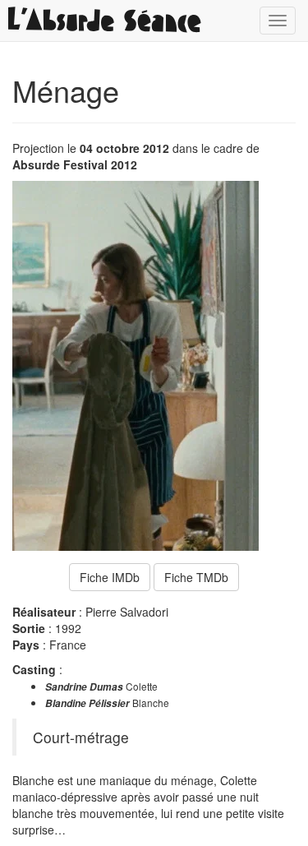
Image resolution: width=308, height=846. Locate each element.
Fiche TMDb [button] (196, 577)
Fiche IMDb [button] (110, 577)
